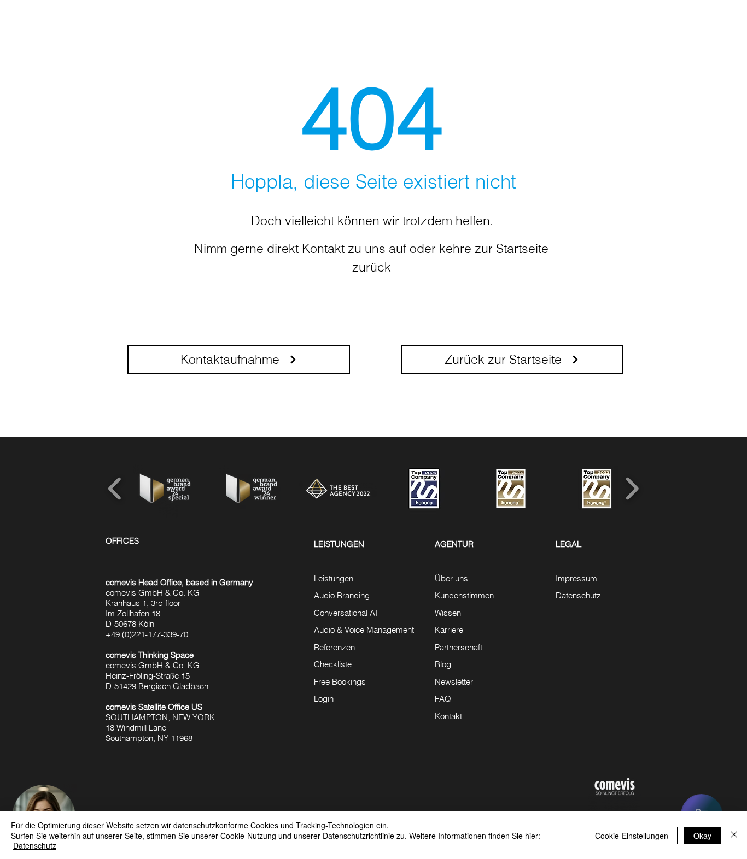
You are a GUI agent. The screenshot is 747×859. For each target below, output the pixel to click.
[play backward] (115, 488)
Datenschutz (34, 845)
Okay (702, 835)
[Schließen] (733, 835)
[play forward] (632, 488)
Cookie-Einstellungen (631, 835)
